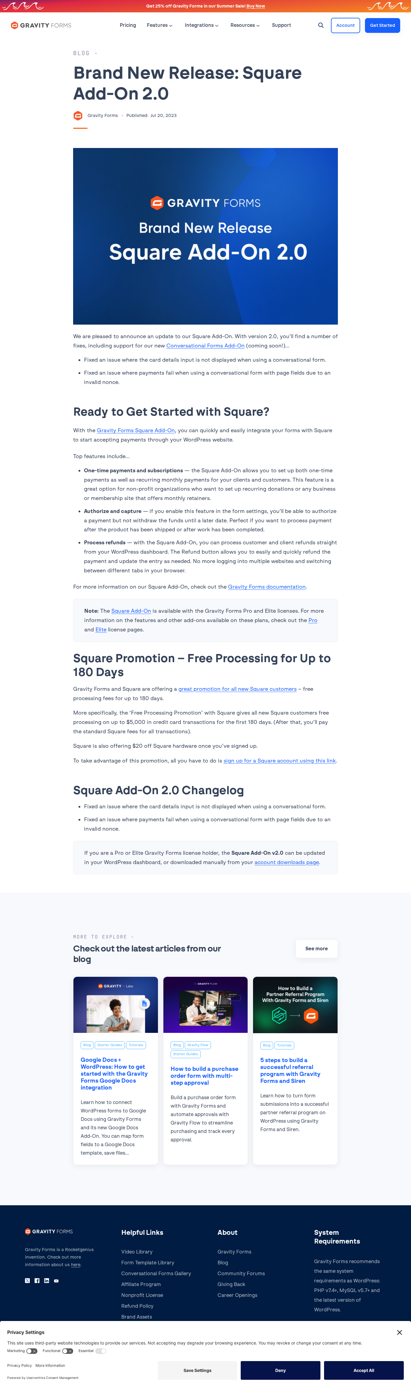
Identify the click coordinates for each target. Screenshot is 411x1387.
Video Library (137, 1252)
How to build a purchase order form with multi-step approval (204, 1075)
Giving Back (231, 1284)
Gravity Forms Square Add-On (136, 430)
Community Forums (241, 1273)
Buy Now (255, 6)
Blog (87, 1045)
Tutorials (136, 1045)
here (75, 1264)
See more (316, 948)
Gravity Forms (234, 1252)
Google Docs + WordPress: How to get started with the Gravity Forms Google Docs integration (114, 1073)
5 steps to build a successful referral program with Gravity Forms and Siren (290, 1070)
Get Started (382, 25)
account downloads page (287, 862)
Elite (101, 629)
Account (345, 25)
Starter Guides (109, 1045)
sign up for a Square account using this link (280, 760)
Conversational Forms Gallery (156, 1273)
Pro (312, 620)
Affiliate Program (141, 1284)
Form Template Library (147, 1263)
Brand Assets (136, 1317)
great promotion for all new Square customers (237, 689)
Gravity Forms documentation (267, 586)
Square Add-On (131, 611)
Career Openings (237, 1295)
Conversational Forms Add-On (205, 345)
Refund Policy (137, 1306)
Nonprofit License (142, 1295)
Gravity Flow (197, 1045)
